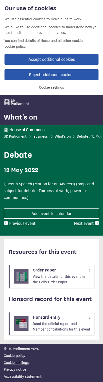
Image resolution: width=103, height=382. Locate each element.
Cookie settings (51, 87)
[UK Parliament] (17, 101)
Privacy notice (15, 369)
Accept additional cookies (51, 59)
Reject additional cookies (51, 74)
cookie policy (14, 46)
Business (41, 136)
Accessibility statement (23, 376)
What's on (20, 117)
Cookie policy (14, 356)
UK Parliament (15, 136)
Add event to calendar (52, 213)
